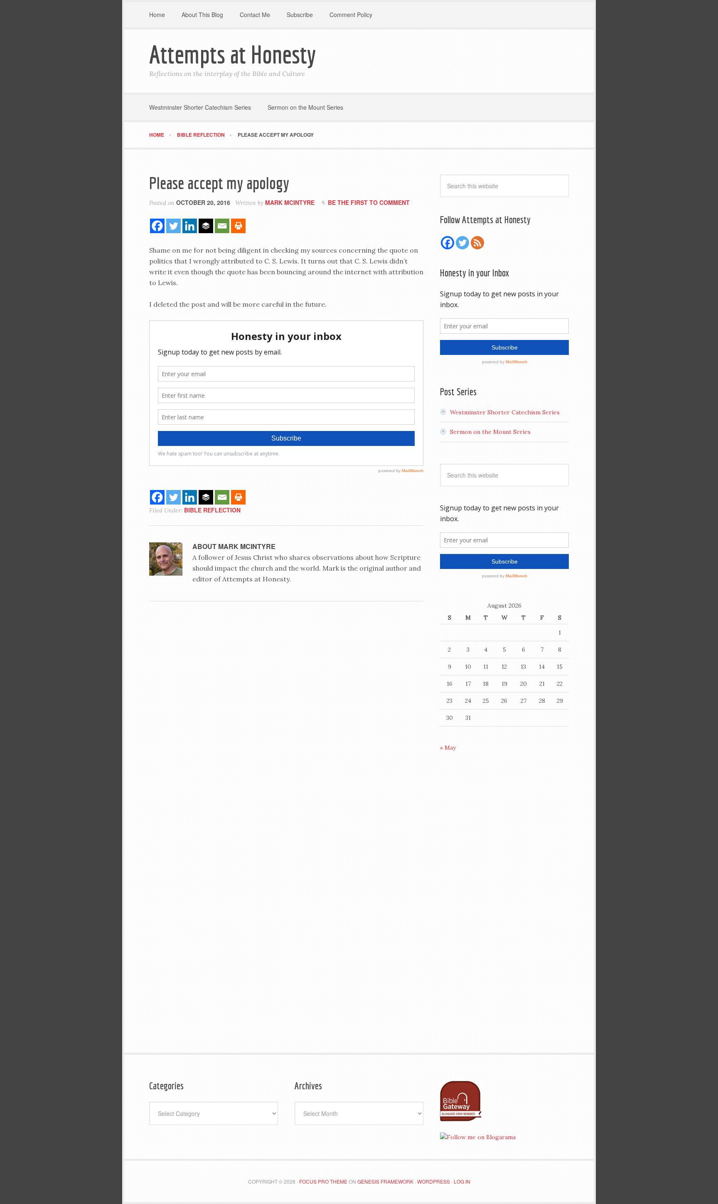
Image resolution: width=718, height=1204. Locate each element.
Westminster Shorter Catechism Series (505, 412)
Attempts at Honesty (232, 54)
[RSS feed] (477, 242)
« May (448, 747)
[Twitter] (173, 226)
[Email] (222, 226)
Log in (462, 1181)
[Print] (238, 226)
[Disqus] (286, 722)
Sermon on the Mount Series (490, 432)
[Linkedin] (189, 226)
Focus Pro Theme (323, 1181)
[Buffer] (206, 226)
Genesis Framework (385, 1181)
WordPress (433, 1181)
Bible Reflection (212, 510)
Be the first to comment (369, 202)
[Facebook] (157, 226)
